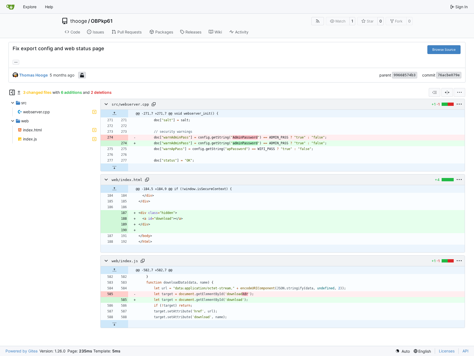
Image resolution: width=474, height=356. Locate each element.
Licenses (447, 351)
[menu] (459, 92)
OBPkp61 (102, 21)
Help (49, 6)
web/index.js (125, 261)
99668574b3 (405, 75)
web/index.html (127, 180)
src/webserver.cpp (130, 104)
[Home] (10, 7)
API (465, 351)
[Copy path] (153, 104)
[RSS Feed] (317, 21)
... (16, 61)
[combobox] (434, 92)
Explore (29, 6)
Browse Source (444, 49)
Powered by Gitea (21, 351)
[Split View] (447, 92)
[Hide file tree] (12, 92)
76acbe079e (449, 75)
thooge (78, 21)
